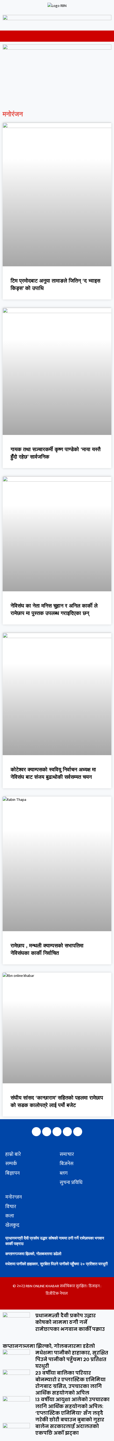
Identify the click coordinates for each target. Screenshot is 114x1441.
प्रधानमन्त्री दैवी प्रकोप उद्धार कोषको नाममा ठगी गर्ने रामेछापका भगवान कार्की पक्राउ (70, 1322)
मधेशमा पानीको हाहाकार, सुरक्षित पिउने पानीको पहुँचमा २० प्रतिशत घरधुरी (56, 1264)
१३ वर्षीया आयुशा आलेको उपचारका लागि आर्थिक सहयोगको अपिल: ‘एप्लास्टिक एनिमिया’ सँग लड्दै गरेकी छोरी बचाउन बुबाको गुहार (72, 1409)
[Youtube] (67, 1131)
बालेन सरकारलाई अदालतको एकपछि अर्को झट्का (67, 1429)
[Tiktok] (77, 1131)
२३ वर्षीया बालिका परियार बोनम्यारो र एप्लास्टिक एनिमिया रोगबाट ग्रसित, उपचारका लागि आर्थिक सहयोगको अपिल (70, 1383)
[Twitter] (57, 1131)
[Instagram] (46, 1131)
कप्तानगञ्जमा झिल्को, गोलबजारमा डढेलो (33, 1253)
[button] (3, 36)
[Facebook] (36, 1131)
